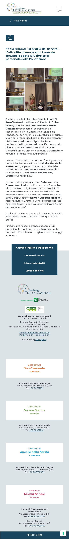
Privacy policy (26, 335)
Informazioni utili (34, 263)
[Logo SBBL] (34, 309)
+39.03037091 (36, 430)
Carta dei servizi (34, 255)
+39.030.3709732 (36, 516)
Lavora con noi (34, 270)
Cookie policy (42, 335)
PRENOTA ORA (34, 535)
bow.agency (40, 339)
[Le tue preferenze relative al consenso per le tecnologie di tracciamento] (63, 533)
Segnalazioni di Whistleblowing (34, 332)
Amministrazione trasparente (34, 247)
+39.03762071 (36, 388)
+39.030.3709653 (36, 525)
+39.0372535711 (36, 472)
